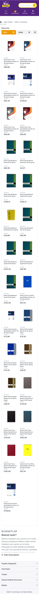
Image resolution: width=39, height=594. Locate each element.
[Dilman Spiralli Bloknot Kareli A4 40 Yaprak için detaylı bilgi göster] (11, 146)
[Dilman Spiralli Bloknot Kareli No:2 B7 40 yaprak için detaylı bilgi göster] (11, 214)
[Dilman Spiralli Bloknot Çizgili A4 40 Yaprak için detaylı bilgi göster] (27, 248)
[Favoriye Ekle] (21, 484)
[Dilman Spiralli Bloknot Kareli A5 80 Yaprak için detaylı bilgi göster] (11, 281)
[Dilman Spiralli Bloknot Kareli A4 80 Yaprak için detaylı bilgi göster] (11, 180)
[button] (25, 12)
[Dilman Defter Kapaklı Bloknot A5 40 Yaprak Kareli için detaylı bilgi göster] (27, 349)
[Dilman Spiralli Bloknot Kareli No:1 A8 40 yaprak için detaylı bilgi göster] (27, 146)
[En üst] (1, 22)
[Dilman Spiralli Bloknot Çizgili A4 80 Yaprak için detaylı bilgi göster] (27, 180)
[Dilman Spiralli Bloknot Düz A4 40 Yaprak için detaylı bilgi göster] (27, 214)
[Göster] (35, 32)
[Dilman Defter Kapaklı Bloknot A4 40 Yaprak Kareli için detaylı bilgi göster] (27, 315)
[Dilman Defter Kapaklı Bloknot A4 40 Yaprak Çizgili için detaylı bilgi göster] (11, 349)
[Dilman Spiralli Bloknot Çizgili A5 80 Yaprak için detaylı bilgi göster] (11, 248)
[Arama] (34, 5)
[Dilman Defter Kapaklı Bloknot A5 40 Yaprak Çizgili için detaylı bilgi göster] (11, 382)
